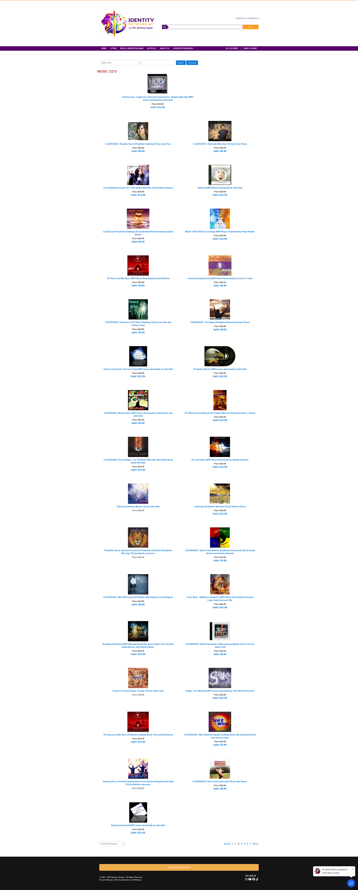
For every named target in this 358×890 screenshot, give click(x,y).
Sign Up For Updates (179, 867)
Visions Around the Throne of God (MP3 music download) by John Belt (138, 369)
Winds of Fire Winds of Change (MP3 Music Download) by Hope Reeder (220, 232)
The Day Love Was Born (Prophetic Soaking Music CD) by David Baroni (138, 735)
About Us (164, 48)
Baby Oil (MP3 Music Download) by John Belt (220, 188)
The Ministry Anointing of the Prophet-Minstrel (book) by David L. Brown (219, 413)
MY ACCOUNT (232, 48)
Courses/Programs (183, 48)
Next (255, 843)
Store (113, 48)
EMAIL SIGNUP (250, 48)
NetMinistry (136, 880)
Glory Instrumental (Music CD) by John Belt (138, 506)
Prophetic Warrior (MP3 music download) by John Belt (220, 369)
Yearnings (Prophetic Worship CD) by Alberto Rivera (220, 506)
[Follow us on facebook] (253, 879)
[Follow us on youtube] (249, 879)
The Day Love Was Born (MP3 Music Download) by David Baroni (138, 278)
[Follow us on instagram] (246, 879)
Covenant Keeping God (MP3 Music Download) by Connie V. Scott (220, 278)
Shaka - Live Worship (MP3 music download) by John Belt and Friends (220, 691)
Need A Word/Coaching (131, 48)
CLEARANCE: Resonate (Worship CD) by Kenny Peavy (220, 144)
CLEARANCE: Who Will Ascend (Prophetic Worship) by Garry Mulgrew (138, 597)
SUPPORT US (253, 18)
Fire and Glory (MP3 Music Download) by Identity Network (220, 460)
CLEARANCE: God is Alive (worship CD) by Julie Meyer (220, 781)
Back (227, 843)
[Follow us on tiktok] (257, 879)
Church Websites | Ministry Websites (114, 880)
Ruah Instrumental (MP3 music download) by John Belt (138, 825)
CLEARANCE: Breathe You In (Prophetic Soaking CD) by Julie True (138, 144)
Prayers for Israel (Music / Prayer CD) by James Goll (138, 691)
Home (104, 48)
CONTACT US (241, 18)
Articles (151, 48)
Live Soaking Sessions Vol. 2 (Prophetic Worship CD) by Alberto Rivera (138, 188)
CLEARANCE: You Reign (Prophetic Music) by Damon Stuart (220, 322)
